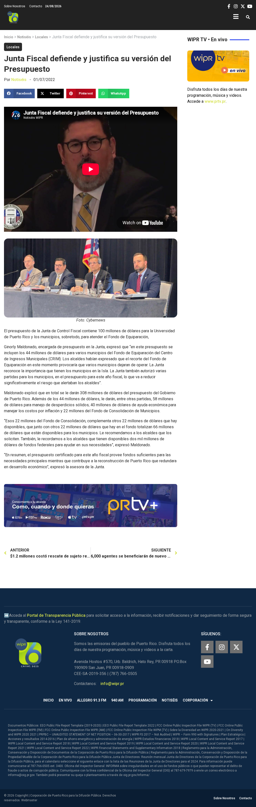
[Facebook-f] (207, 647)
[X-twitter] (236, 647)
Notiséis (24, 37)
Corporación (195, 700)
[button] (248, 17)
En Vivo (65, 700)
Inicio (8, 37)
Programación (142, 700)
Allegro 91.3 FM (91, 700)
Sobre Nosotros (14, 6)
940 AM (117, 700)
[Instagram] (222, 647)
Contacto (35, 6)
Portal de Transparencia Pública (56, 615)
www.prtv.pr (215, 101)
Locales (41, 37)
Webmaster (29, 800)
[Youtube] (207, 661)
